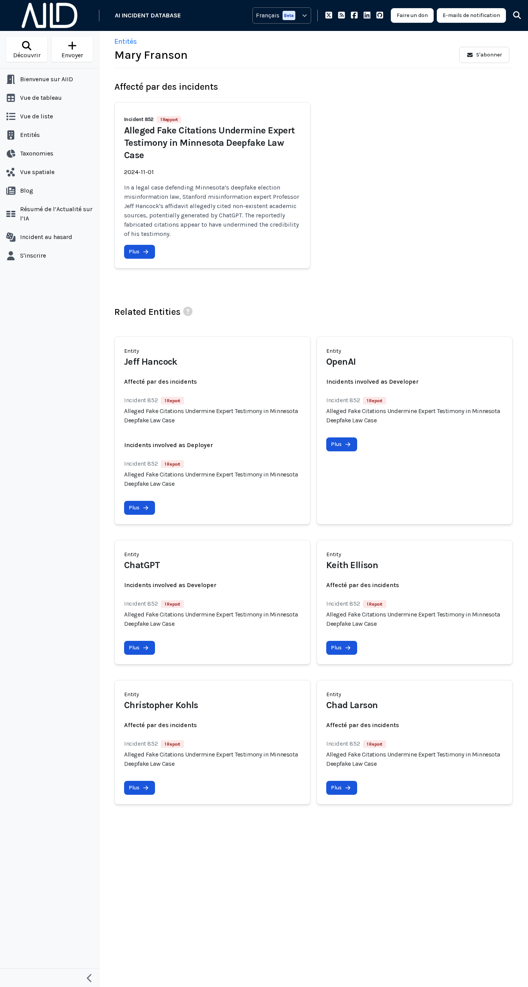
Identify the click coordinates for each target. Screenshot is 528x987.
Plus (134, 251)
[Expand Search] (512, 15)
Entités (125, 41)
